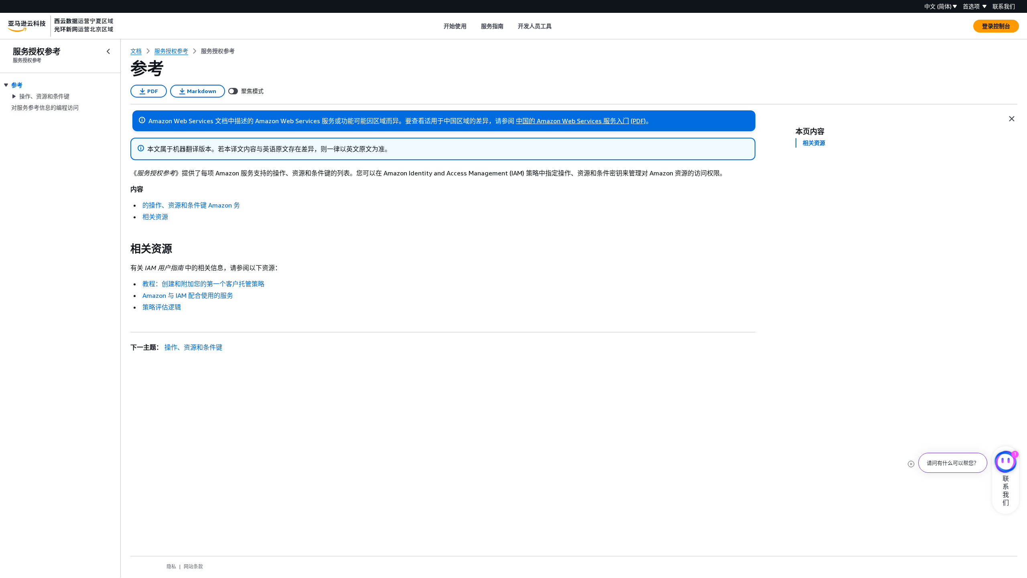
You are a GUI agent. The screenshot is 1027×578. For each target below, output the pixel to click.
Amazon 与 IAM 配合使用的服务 (187, 295)
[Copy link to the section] (124, 249)
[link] (218, 51)
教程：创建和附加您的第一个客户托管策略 (203, 284)
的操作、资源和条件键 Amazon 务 (191, 205)
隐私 (171, 567)
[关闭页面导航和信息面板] (1011, 118)
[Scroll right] (558, 26)
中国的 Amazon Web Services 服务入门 (572, 121)
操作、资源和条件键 (193, 347)
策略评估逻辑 (161, 307)
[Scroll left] (438, 26)
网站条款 (193, 567)
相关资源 (155, 217)
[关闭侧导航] (108, 51)
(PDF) (638, 121)
